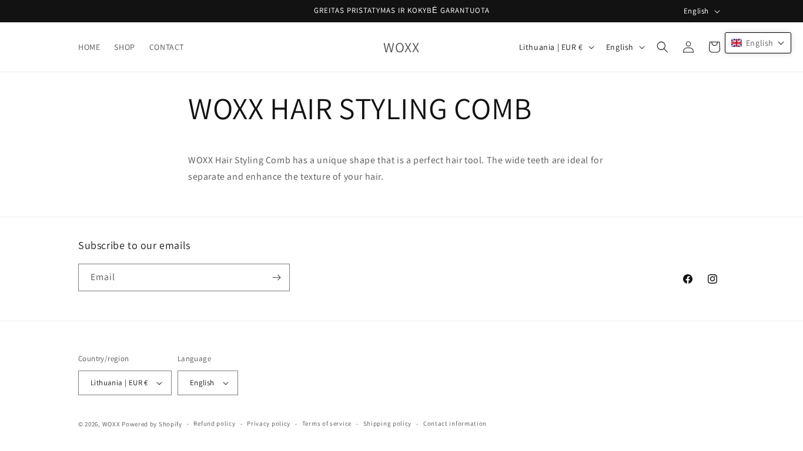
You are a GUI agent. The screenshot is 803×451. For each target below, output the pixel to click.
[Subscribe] (276, 277)
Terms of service (327, 423)
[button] (662, 47)
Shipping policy (387, 423)
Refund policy (214, 423)
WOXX (111, 424)
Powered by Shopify (152, 424)
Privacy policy (268, 423)
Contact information (455, 423)
